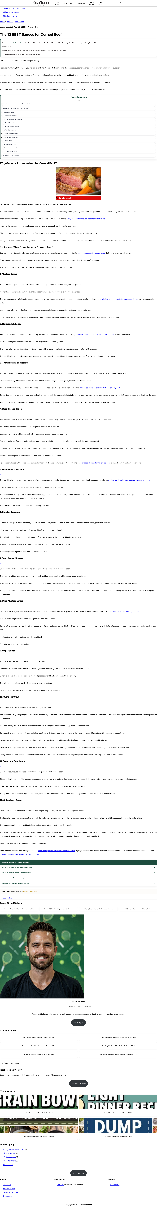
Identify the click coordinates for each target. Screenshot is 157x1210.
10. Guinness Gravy (10, 144)
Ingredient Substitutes (14, 1149)
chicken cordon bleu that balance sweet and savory (129, 480)
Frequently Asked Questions (11, 155)
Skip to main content (11, 12)
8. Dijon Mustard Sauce (11, 137)
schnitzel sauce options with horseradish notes (95, 334)
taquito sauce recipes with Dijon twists (123, 611)
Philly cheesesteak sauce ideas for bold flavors (86, 219)
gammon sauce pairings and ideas (91, 253)
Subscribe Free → (78, 1083)
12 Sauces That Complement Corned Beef (16, 108)
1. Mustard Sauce (9, 112)
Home (2, 22)
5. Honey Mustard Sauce (11, 126)
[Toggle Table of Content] (78, 100)
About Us (7, 1185)
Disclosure (7, 1196)
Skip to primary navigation (14, 8)
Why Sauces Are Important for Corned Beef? (16, 104)
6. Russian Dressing (10, 130)
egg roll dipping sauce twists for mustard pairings (117, 299)
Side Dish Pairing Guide (30, 891)
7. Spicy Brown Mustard (11, 133)
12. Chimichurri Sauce (10, 151)
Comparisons (80, 3)
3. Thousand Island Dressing (13, 119)
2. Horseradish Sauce (10, 116)
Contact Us (114, 1185)
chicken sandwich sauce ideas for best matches (19, 854)
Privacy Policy (9, 1189)
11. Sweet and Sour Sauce (12, 148)
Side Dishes (56, 3)
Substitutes (67, 3)
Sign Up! (60, 1185)
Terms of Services (10, 1192)
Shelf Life (100, 3)
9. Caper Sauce (8, 141)
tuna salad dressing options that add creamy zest (100, 388)
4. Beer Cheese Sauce (10, 123)
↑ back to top (78, 1173)
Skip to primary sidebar (12, 16)
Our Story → (78, 1023)
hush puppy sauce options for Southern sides (56, 851)
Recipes (10, 22)
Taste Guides (91, 3)
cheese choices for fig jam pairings (96, 463)
